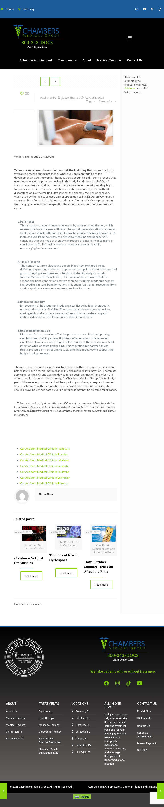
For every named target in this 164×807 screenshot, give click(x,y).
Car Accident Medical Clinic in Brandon (44, 454)
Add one (129, 88)
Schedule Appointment (36, 60)
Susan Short (69, 97)
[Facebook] (107, 683)
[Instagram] (118, 683)
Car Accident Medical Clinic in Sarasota (44, 466)
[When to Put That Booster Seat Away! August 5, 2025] (3, 791)
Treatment (65, 60)
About (87, 60)
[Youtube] (140, 683)
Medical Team (107, 60)
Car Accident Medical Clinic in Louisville (44, 471)
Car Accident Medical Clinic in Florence (44, 483)
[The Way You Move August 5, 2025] (160, 791)
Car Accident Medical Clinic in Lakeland (44, 460)
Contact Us (135, 60)
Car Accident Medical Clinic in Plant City (45, 448)
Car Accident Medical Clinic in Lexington (45, 477)
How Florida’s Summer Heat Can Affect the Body (98, 567)
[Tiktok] (129, 683)
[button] (129, 38)
